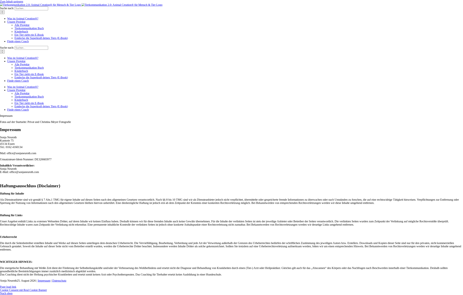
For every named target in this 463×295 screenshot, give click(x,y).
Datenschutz (59, 280)
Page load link (8, 286)
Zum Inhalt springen (11, 1)
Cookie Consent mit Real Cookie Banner (23, 290)
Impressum (44, 280)
